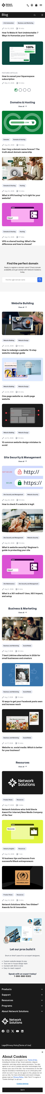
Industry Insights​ (8, 848)
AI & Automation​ (8, 23)
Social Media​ (27, 645)
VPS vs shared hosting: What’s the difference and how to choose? (18, 242)
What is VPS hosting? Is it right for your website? (21, 196)
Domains (6, 139)
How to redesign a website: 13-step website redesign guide (19, 351)
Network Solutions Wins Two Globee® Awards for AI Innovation (20, 906)
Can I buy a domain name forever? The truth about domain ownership (21, 150)
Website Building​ (8, 340)
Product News (8, 800)
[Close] (42, 1052)
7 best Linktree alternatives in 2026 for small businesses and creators (21, 657)
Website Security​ (32, 494)
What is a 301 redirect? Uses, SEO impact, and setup (22, 595)
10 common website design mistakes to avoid (21, 443)
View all (21, 106)
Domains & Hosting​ (19, 139)
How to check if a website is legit (18, 504)
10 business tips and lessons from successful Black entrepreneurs (18, 859)
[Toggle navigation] (41, 5)
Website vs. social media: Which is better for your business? (22, 749)
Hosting (22, 185)
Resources (20, 800)
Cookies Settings (22, 1084)
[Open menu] (42, 15)
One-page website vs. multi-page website (18, 397)
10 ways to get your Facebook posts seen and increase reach (22, 703)
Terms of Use (24, 1045)
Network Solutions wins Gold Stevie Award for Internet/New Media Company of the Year (22, 812)
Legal (4, 1045)
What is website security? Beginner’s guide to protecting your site (20, 548)
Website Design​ (23, 340)
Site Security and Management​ (13, 494)
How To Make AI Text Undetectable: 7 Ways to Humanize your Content (20, 34)
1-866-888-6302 (22, 976)
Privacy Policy (13, 1045)
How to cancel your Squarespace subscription (18, 77)
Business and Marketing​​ (25, 23)
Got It (22, 1090)
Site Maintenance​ (9, 584)
